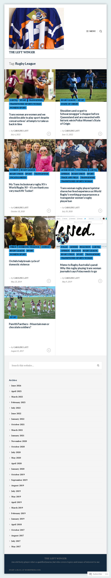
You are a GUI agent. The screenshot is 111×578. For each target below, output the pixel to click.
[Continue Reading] (49, 134)
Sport (23, 100)
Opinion (65, 173)
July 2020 (16, 452)
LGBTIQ (13, 100)
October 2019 (18, 474)
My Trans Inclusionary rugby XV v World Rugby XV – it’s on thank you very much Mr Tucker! (29, 187)
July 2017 (16, 541)
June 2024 (16, 385)
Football (82, 170)
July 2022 (16, 407)
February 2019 (18, 513)
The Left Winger (22, 52)
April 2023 (16, 391)
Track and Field (69, 177)
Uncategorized (18, 177)
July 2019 (16, 491)
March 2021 (17, 430)
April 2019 (16, 502)
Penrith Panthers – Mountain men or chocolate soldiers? (29, 325)
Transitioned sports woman (25, 104)
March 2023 (17, 396)
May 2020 (16, 457)
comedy (14, 170)
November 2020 (19, 441)
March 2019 (17, 507)
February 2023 (18, 402)
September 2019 (19, 480)
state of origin (69, 104)
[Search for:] (51, 365)
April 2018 (16, 524)
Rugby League (68, 100)
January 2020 (17, 468)
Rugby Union (16, 173)
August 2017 (17, 535)
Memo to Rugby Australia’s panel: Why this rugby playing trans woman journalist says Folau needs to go (80, 268)
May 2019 (16, 496)
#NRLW (13, 247)
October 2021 (18, 424)
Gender (74, 247)
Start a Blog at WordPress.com (24, 570)
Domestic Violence (29, 247)
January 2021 (17, 435)
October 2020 (18, 446)
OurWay (46, 247)
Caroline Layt (20, 130)
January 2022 (17, 419)
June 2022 (16, 413)
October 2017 (18, 529)
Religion (76, 250)
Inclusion (85, 247)
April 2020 (16, 463)
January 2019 (17, 518)
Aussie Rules (67, 170)
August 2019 (17, 485)
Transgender (36, 100)
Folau (64, 247)
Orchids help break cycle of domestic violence (24, 262)
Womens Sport (18, 107)
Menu (92, 31)
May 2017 (16, 546)
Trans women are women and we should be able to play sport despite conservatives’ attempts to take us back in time (29, 119)
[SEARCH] (99, 31)
